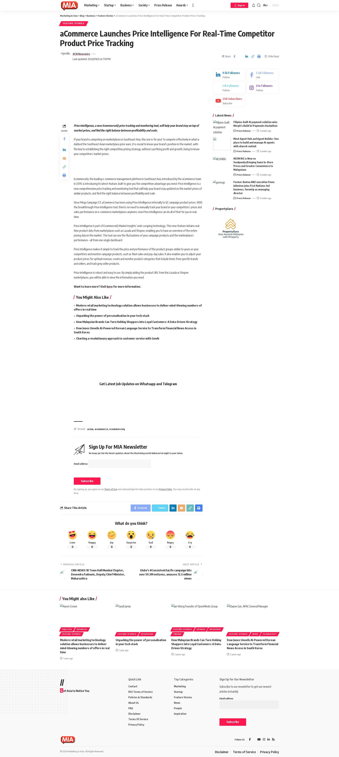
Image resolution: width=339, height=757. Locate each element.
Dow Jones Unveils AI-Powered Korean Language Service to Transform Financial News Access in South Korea (252, 644)
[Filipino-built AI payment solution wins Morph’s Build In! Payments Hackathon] (222, 127)
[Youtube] (229, 101)
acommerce (101, 429)
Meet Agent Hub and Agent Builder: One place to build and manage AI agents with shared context (256, 142)
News (255, 634)
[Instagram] (262, 88)
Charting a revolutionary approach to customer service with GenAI (117, 338)
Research (215, 629)
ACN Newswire (81, 53)
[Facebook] (262, 75)
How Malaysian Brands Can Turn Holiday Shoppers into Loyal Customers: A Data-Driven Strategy (136, 322)
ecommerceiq (117, 429)
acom (90, 429)
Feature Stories (73, 23)
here (110, 286)
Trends (177, 634)
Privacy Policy (165, 489)
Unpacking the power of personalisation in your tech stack (112, 315)
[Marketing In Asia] (69, 5)
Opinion (201, 629)
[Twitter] (229, 88)
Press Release (243, 131)
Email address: (81, 463)
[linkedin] (229, 75)
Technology (269, 634)
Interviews (147, 634)
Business (82, 629)
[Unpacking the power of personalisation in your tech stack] (142, 619)
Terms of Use (110, 489)
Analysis (67, 629)
